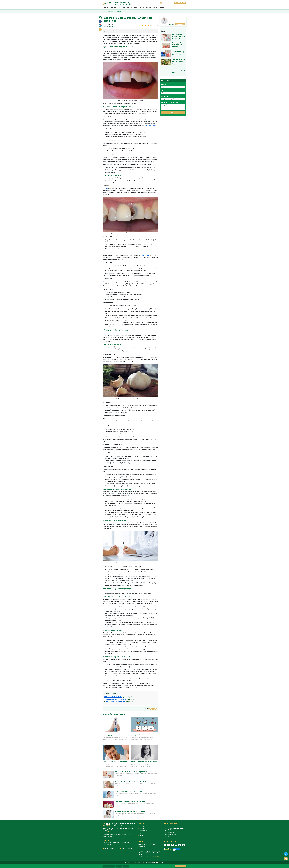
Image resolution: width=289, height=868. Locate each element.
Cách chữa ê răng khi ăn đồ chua (113, 697)
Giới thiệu (113, 7)
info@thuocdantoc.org (127, 848)
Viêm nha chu (106, 282)
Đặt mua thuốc (143, 830)
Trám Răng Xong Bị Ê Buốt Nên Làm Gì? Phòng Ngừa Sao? (130, 781)
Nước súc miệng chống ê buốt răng (115, 701)
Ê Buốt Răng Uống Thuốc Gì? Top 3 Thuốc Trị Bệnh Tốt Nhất (131, 772)
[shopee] (183, 845)
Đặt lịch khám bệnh (144, 833)
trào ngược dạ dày (151, 125)
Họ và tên (163, 84)
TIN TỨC (141, 7)
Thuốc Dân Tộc (111, 26)
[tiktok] (179, 845)
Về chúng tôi (142, 826)
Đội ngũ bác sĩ (143, 828)
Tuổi (162, 90)
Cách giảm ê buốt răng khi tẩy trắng (116, 699)
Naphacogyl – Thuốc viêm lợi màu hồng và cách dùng (178, 44)
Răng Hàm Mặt (112, 11)
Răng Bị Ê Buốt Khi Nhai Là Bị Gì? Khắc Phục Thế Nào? (129, 791)
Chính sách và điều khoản (171, 834)
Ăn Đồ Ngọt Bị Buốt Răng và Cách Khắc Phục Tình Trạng (130, 801)
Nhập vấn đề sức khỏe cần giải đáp (169, 102)
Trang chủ (106, 7)
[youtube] (172, 845)
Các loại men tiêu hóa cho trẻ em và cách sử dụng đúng (178, 70)
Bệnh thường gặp (124, 7)
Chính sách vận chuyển (170, 837)
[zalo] (168, 845)
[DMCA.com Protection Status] (167, 849)
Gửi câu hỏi (173, 113)
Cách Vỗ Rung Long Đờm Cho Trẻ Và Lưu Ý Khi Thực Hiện (178, 36)
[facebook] (165, 845)
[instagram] (176, 845)
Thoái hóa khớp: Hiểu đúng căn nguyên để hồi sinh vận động (178, 53)
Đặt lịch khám (181, 24)
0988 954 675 (156, 856)
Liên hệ (162, 7)
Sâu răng (105, 188)
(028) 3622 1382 (122, 866)
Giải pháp (134, 7)
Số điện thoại (164, 96)
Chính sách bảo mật (169, 826)
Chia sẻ (100, 21)
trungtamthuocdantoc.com (110, 848)
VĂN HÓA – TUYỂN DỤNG (152, 7)
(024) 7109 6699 (109, 866)
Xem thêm (171, 24)
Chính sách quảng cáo (170, 832)
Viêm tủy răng (145, 255)
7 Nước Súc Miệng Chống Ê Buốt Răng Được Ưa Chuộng (130, 811)
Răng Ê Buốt (119, 11)
